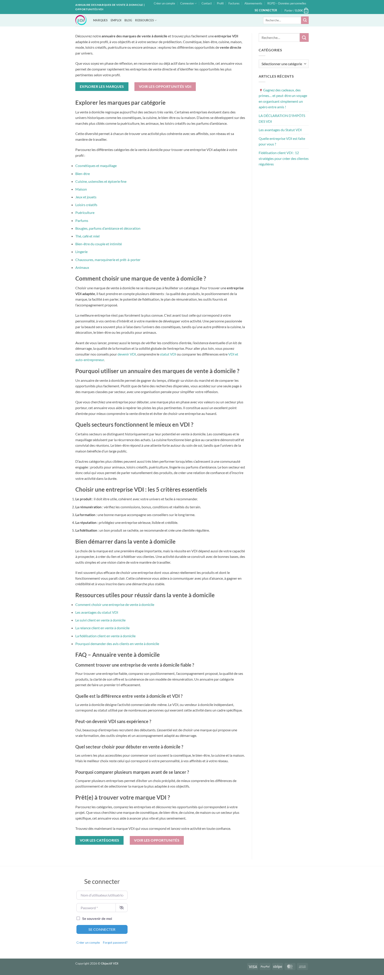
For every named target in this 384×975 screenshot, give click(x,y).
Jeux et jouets (85, 197)
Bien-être (82, 173)
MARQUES (100, 20)
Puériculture (84, 212)
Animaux (82, 267)
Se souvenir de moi (97, 918)
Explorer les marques (102, 86)
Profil (220, 3)
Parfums (81, 220)
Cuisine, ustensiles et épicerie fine (100, 181)
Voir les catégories (99, 840)
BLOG (128, 20)
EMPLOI (116, 20)
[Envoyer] (305, 20)
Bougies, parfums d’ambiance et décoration (107, 228)
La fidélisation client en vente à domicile (105, 636)
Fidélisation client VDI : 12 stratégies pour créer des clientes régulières (284, 158)
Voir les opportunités (156, 840)
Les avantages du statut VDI (96, 612)
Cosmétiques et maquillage (96, 165)
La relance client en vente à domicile (102, 628)
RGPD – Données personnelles (286, 3)
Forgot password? (115, 942)
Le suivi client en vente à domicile (100, 620)
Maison (81, 189)
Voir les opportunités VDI (165, 86)
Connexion (187, 3)
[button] (266, 10)
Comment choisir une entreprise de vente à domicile (114, 604)
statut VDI (168, 354)
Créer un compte (164, 3)
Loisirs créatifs (86, 205)
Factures (234, 3)
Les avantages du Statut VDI (280, 130)
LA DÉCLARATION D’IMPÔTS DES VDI (282, 118)
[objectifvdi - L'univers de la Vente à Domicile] (80, 20)
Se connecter (102, 929)
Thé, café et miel (87, 236)
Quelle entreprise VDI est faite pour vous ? (282, 141)
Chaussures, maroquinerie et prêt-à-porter (107, 259)
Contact (207, 3)
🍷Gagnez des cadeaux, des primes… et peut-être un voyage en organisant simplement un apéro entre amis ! (283, 98)
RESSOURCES (144, 20)
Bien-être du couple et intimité (98, 244)
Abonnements (253, 3)
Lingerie (81, 251)
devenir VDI (127, 354)
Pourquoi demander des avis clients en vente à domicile (117, 643)
